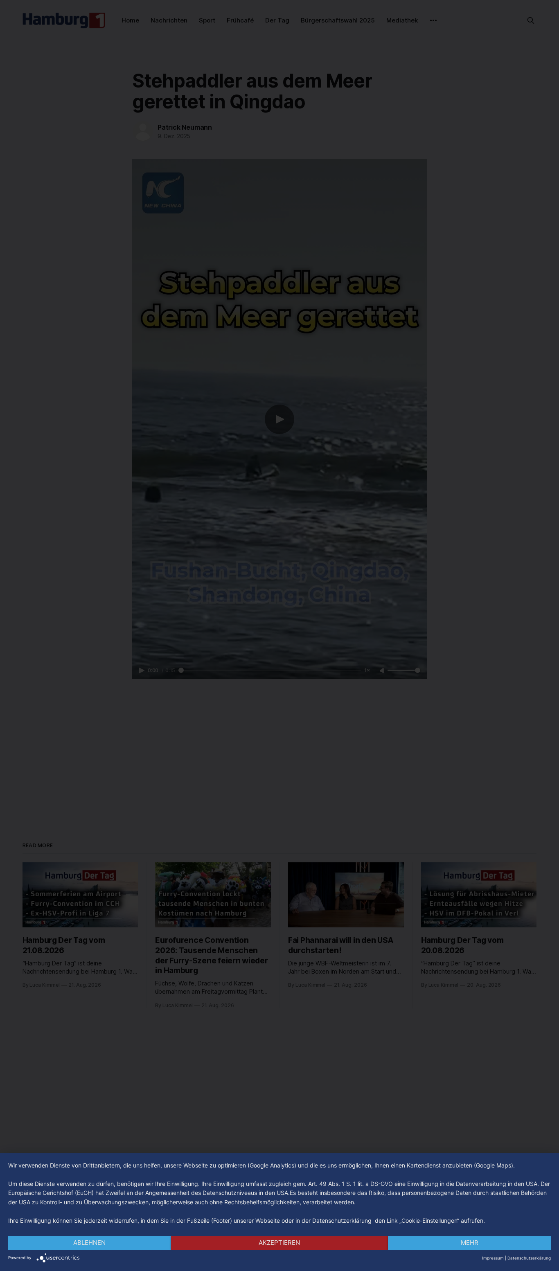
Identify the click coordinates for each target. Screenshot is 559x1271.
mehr (469, 1242)
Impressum (493, 1257)
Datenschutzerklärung (529, 1257)
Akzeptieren (279, 1242)
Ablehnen (89, 1242)
